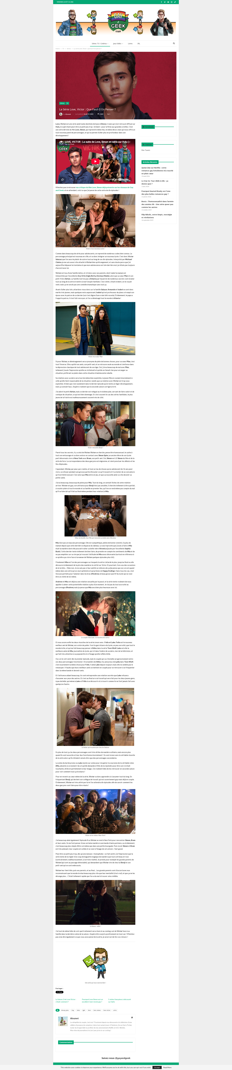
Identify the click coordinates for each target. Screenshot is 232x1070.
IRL (139, 43)
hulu (78, 1010)
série (115, 1010)
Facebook (149, 127)
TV (67, 103)
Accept (157, 1067)
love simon (97, 1010)
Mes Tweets (145, 150)
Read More (167, 1067)
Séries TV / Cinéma (99, 43)
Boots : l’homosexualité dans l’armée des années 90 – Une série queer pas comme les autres (157, 204)
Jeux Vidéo (117, 43)
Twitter (148, 144)
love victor (106, 1010)
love (89, 1010)
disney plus (65, 1010)
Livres (130, 43)
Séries (62, 103)
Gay (73, 1010)
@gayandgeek (122, 1058)
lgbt (84, 1010)
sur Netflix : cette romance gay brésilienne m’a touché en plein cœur (157, 171)
